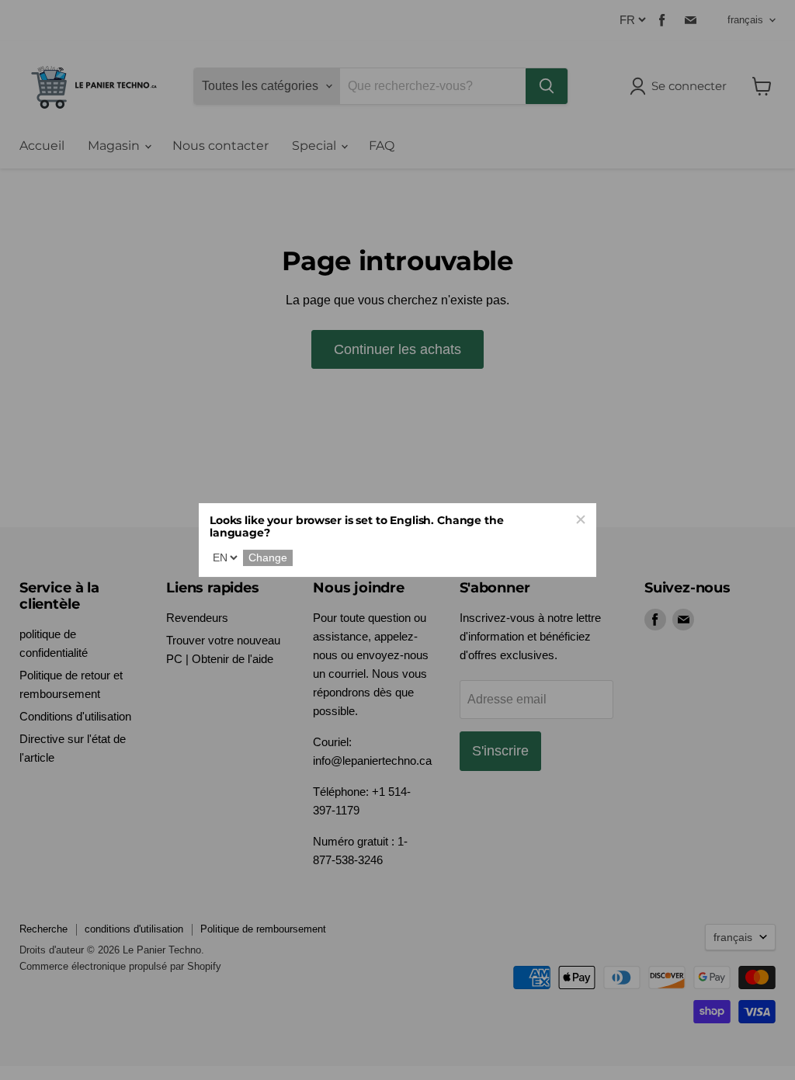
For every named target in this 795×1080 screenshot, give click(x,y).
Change (267, 558)
